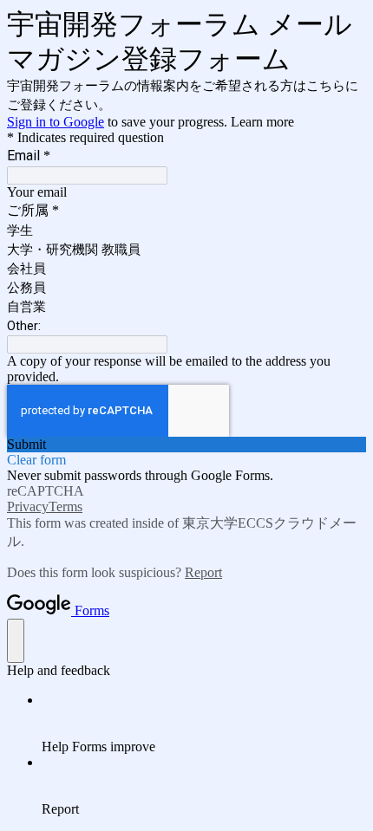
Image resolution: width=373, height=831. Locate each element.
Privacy (28, 506)
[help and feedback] (15, 641)
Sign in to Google (55, 121)
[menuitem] (204, 723)
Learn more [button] (262, 121)
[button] (186, 444)
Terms (65, 506)
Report (203, 572)
